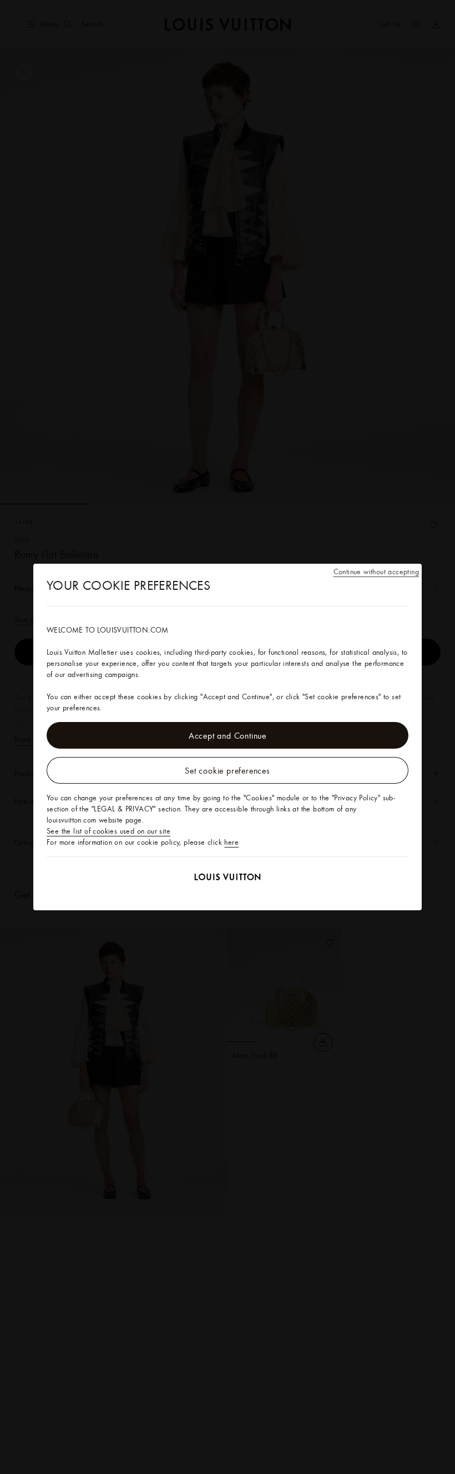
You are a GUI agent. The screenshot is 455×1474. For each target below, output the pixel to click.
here (231, 842)
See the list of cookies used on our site (108, 831)
